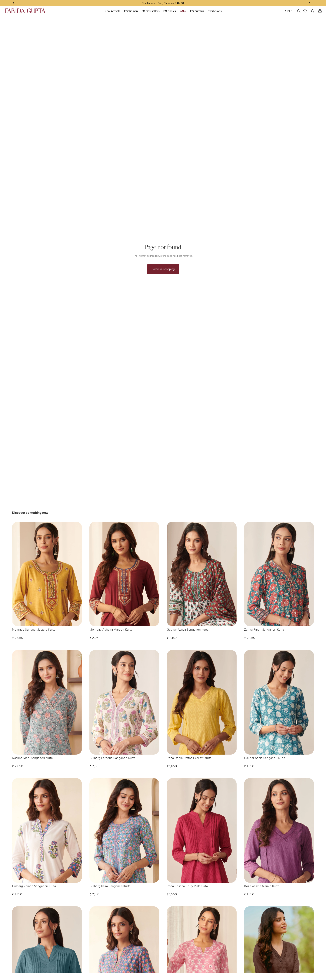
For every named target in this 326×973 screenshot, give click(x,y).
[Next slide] (76, 574)
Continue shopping (163, 269)
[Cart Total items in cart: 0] (320, 11)
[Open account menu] (312, 11)
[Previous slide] (17, 574)
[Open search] (298, 11)
